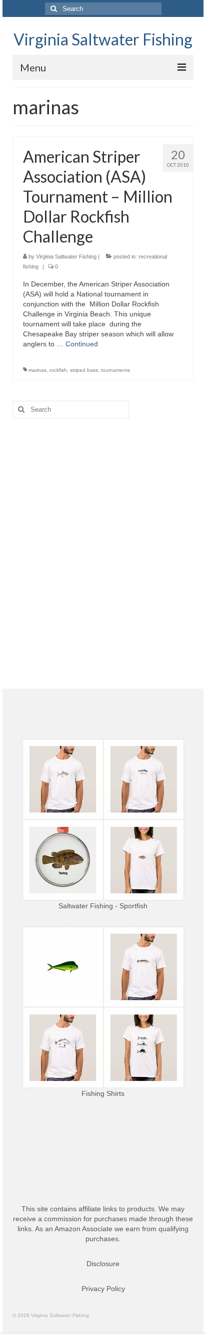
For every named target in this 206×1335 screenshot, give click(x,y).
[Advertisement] (103, 536)
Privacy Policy (103, 1289)
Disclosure (103, 1264)
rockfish (58, 370)
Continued (82, 344)
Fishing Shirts (103, 1093)
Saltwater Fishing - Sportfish (103, 906)
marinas (37, 370)
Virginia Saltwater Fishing (103, 39)
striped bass (84, 370)
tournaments (115, 370)
